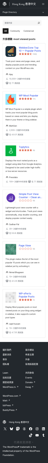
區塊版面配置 (31, 364)
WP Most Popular (28, 95)
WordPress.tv (11, 387)
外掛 (27, 359)
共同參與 (29, 372)
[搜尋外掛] (38, 23)
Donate (30, 382)
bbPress (8, 405)
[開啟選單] (43, 4)
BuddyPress (10, 410)
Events (28, 377)
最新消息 (7, 354)
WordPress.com (12, 396)
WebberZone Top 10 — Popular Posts (30, 49)
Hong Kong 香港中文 (19, 422)
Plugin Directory (10, 12)
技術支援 (7, 377)
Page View (25, 245)
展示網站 (29, 350)
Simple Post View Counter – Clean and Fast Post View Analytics (30, 196)
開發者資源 (8, 382)
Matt (6, 400)
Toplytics (24, 147)
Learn (5, 372)
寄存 (5, 359)
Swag (29, 387)
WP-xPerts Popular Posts (27, 295)
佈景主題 (29, 354)
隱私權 (6, 364)
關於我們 (7, 350)
